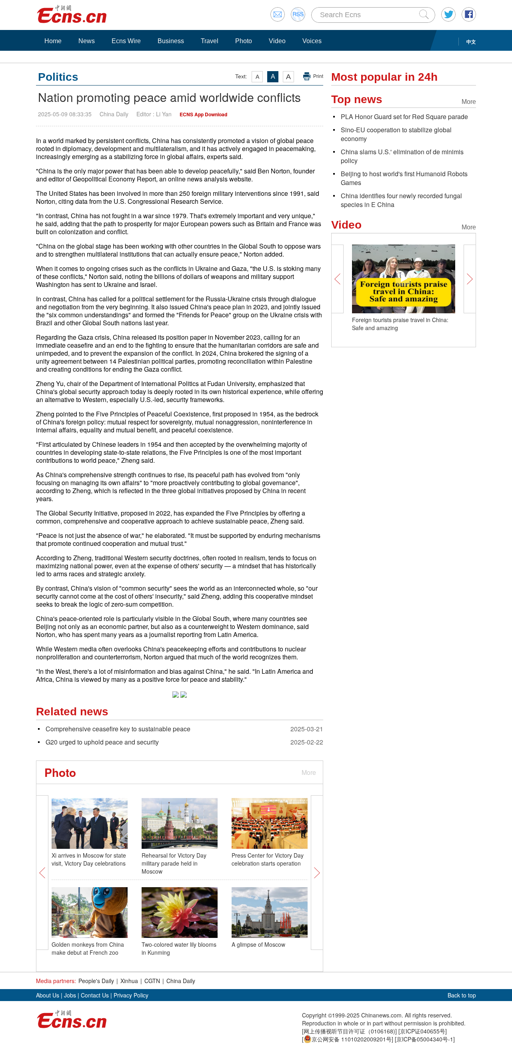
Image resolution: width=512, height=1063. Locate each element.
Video (277, 41)
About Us (47, 995)
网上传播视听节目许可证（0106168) (349, 1031)
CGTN (152, 981)
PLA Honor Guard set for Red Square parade (404, 116)
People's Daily (96, 981)
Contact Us (95, 995)
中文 (471, 41)
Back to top (462, 995)
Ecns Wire (126, 41)
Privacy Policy (131, 995)
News (86, 41)
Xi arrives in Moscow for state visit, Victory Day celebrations (89, 859)
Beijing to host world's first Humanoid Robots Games (404, 178)
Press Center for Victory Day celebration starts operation (268, 859)
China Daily (180, 981)
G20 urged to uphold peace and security (102, 741)
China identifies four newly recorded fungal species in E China (401, 200)
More (309, 772)
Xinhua (129, 981)
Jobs (70, 995)
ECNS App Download (203, 114)
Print (318, 76)
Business (171, 41)
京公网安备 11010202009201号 (352, 1039)
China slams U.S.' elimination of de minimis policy (402, 156)
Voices (312, 41)
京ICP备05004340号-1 (424, 1039)
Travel (209, 41)
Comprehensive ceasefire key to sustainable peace (118, 728)
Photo (243, 41)
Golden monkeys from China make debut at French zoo (88, 948)
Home (53, 41)
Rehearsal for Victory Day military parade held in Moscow (174, 863)
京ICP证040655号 (422, 1031)
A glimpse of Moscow (258, 944)
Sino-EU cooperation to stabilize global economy (396, 134)
